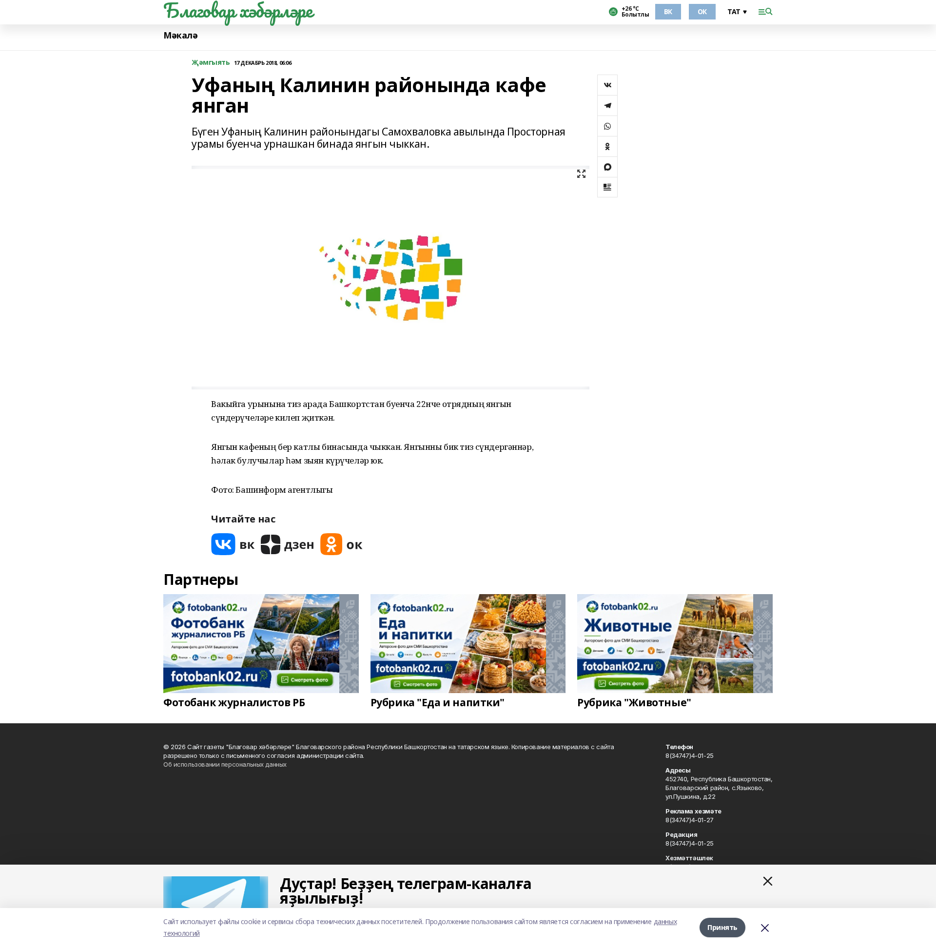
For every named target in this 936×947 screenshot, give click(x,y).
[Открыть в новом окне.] (233, 544)
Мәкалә (180, 35)
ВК (668, 11)
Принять (722, 927)
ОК (702, 11)
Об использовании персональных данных (225, 764)
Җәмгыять (211, 62)
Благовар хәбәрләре (237, 10)
